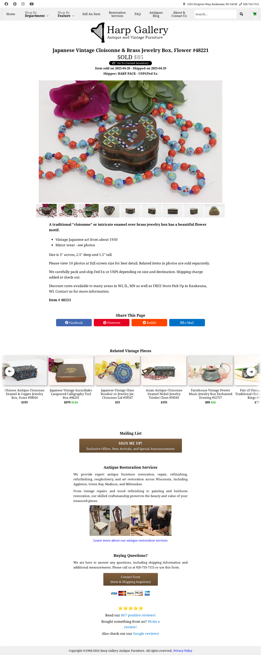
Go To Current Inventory (132, 63)
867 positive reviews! (138, 615)
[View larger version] (130, 141)
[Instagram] (23, 4)
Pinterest (113, 323)
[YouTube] (31, 4)
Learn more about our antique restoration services (130, 540)
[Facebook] (6, 4)
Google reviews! (146, 633)
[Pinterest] (15, 4)
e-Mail (189, 323)
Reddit (151, 323)
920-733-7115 (251, 4)
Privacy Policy (182, 651)
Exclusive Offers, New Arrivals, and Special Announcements (130, 446)
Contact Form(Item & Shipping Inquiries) (131, 579)
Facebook (75, 323)
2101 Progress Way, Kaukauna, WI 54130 (212, 4)
